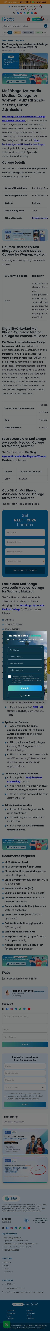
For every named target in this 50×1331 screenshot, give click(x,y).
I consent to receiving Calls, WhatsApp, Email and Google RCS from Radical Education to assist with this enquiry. (26, 679)
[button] (39, 670)
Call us (26, 695)
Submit (25, 688)
